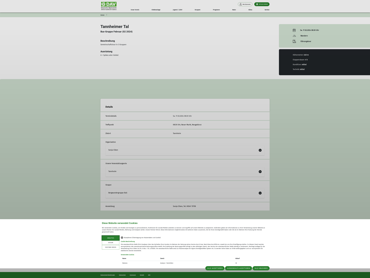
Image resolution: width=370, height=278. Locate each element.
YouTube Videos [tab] (110, 247)
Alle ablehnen (261, 268)
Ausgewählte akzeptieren (238, 268)
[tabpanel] (194, 250)
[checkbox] (194, 238)
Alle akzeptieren (214, 268)
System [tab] (110, 242)
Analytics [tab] (110, 238)
